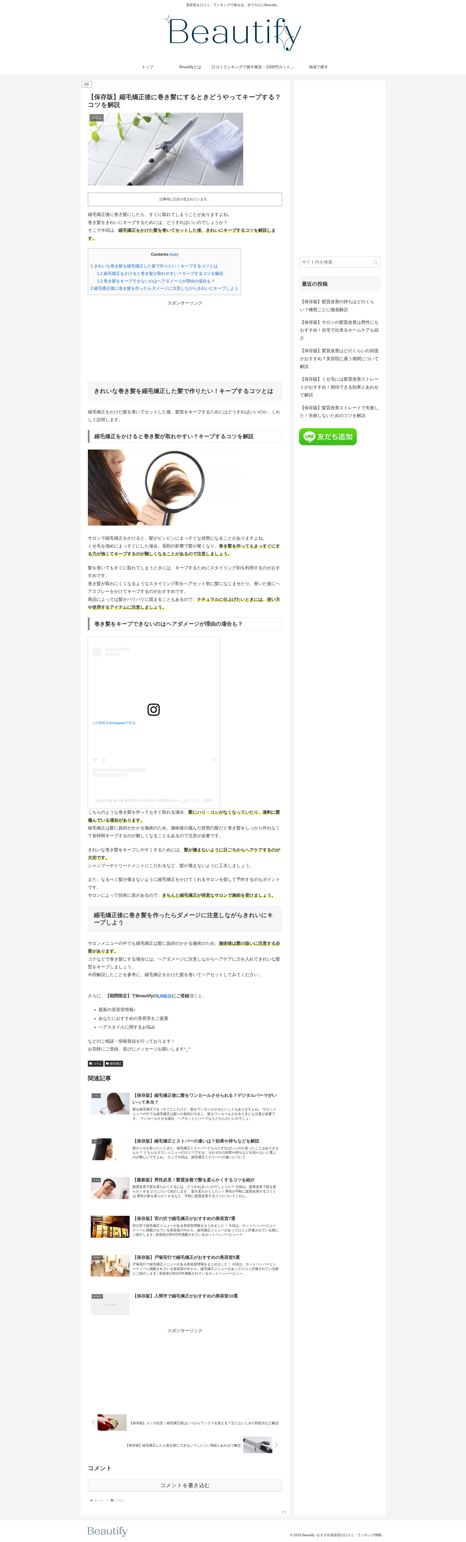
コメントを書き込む (185, 1485)
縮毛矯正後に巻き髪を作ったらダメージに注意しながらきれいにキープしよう (164, 288)
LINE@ (165, 995)
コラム (97, 1063)
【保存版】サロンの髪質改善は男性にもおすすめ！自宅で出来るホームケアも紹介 (339, 330)
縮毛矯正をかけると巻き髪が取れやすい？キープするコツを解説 (160, 273)
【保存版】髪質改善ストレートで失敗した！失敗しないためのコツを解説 (339, 411)
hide (174, 254)
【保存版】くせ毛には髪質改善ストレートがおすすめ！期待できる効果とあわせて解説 (339, 387)
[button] (375, 262)
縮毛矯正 (116, 1063)
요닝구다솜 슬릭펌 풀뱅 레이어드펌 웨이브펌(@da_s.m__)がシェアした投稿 (153, 800)
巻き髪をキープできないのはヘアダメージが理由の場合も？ (156, 281)
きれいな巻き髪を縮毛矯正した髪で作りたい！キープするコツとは (154, 266)
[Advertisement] (185, 341)
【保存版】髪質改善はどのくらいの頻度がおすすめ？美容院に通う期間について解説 (339, 358)
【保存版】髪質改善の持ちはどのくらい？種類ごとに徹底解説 (337, 305)
